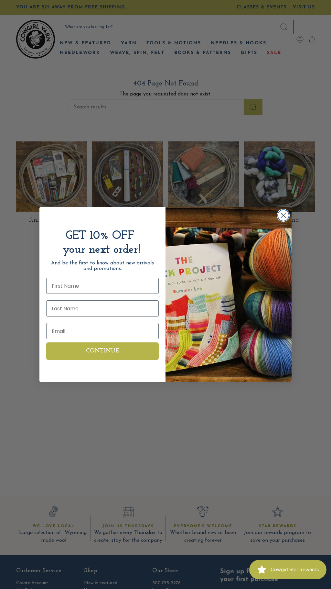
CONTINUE (102, 351)
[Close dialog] (283, 215)
